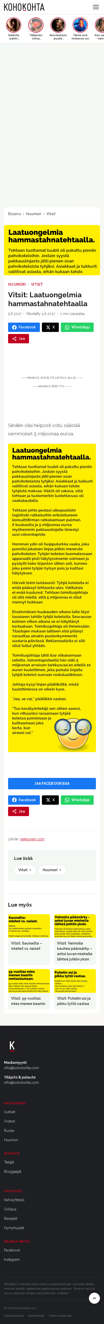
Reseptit (10, 1219)
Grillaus (10, 1209)
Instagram (12, 1260)
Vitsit (51, 214)
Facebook (12, 1250)
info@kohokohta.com (21, 1068)
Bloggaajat (12, 1172)
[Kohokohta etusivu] (24, 7)
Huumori (33, 214)
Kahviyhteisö (14, 1200)
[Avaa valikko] (96, 7)
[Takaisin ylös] (94, 1298)
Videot (9, 1121)
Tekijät (9, 1162)
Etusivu (14, 214)
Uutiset (9, 1112)
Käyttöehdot (36, 1315)
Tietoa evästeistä (59, 1315)
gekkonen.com (32, 839)
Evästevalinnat (14, 1315)
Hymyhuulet (14, 1228)
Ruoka (9, 1131)
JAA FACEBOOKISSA (51, 783)
